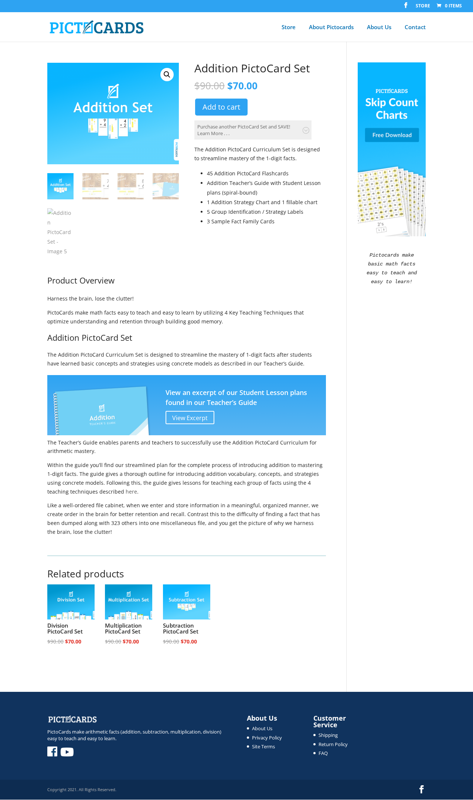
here (131, 491)
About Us (379, 27)
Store (423, 6)
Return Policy (333, 744)
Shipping (328, 735)
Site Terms (263, 746)
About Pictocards (331, 27)
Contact (415, 27)
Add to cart (221, 107)
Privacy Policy (267, 737)
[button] (167, 74)
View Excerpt (190, 418)
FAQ (323, 753)
